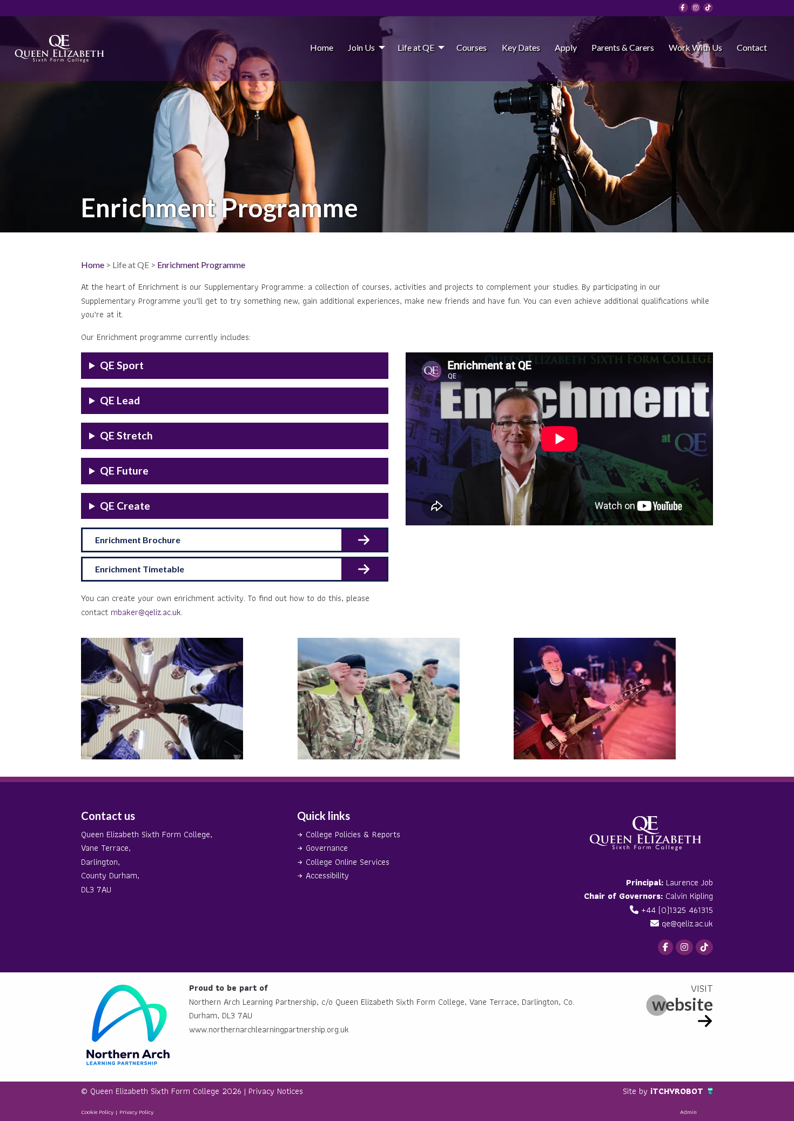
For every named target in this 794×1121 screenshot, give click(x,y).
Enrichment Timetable (139, 569)
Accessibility (327, 875)
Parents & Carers (622, 47)
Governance (327, 848)
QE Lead (120, 400)
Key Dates (521, 47)
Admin (688, 1112)
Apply (566, 47)
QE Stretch (126, 435)
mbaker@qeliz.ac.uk (146, 612)
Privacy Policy (136, 1112)
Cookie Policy (97, 1112)
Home (321, 47)
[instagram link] (696, 7)
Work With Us (695, 47)
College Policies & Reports (353, 834)
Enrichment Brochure (137, 540)
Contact (752, 47)
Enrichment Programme (201, 264)
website (682, 1004)
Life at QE (416, 47)
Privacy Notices (275, 1091)
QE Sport (122, 365)
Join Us (361, 47)
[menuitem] (321, 47)
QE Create (125, 505)
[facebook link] (683, 7)
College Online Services (347, 862)
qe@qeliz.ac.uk (687, 923)
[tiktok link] (708, 7)
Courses (471, 47)
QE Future (124, 470)
